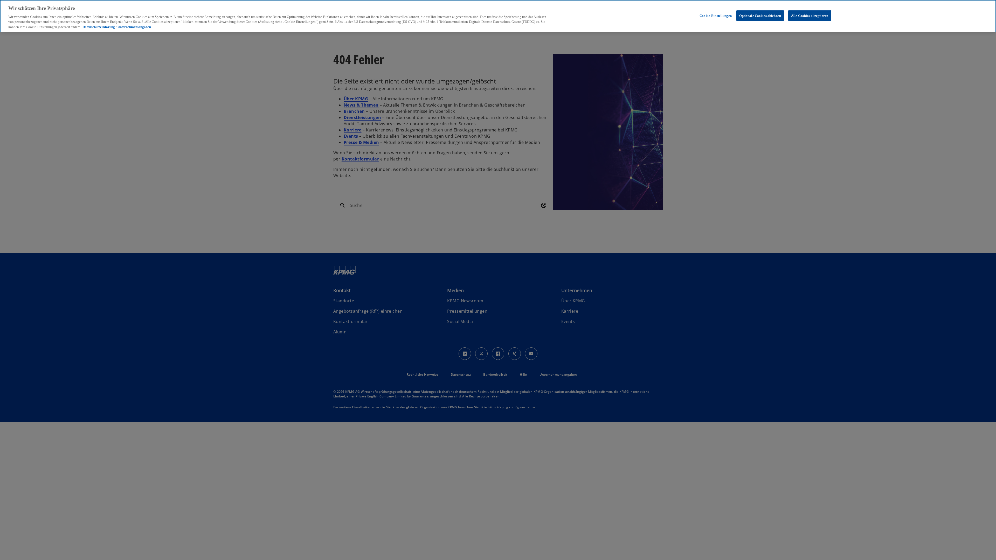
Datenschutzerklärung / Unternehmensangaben (116, 27)
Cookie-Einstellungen (716, 15)
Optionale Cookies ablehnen (760, 15)
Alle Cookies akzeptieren (809, 15)
